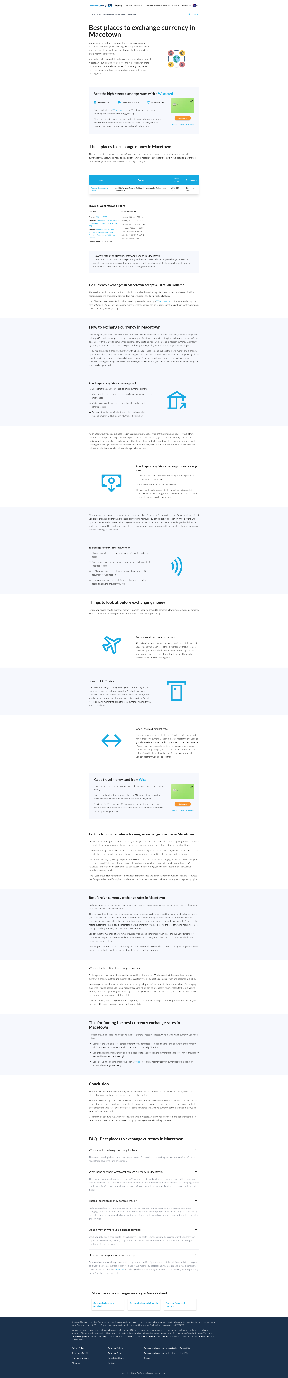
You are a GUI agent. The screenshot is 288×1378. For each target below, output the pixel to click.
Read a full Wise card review (183, 124)
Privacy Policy (78, 1348)
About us (76, 1363)
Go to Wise (182, 118)
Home (91, 14)
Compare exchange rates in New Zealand (161, 1348)
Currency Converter (116, 1353)
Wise (142, 779)
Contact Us (185, 1348)
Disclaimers (195, 14)
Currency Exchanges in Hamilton (176, 1304)
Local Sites (184, 1353)
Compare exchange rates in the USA (159, 1353)
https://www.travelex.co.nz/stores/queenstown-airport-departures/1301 (104, 223)
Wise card (165, 94)
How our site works (80, 1358)
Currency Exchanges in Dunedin (143, 1303)
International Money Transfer (155, 5)
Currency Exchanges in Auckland (103, 1304)
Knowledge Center (116, 1358)
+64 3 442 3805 (101, 217)
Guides (174, 5)
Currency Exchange (132, 5)
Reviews (185, 5)
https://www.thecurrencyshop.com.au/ (109, 1322)
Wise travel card (120, 110)
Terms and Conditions (81, 1353)
